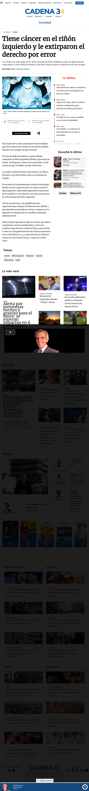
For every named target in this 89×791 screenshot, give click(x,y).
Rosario (58, 16)
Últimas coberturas (44, 3)
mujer (18, 260)
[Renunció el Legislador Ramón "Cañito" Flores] (49, 283)
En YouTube (68, 3)
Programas (32, 3)
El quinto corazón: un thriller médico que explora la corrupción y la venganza (70, 147)
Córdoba (48, 16)
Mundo (63, 85)
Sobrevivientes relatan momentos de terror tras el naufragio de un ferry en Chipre (71, 90)
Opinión (23, 3)
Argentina (38, 16)
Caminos (16, 3)
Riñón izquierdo (18, 256)
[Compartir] (38, 133)
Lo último (69, 78)
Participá (80, 3)
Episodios (66, 165)
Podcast (62, 193)
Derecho (39, 256)
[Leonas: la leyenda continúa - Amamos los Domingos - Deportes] (58, 162)
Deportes (8, 3)
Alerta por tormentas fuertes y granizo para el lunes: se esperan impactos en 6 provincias (17, 314)
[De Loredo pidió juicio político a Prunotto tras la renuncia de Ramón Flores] (75, 283)
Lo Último (29, 16)
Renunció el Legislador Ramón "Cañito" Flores (48, 299)
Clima (5, 301)
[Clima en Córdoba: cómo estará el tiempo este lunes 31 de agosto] (49, 318)
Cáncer (7, 256)
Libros (62, 115)
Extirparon (30, 256)
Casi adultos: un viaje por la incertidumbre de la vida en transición (68, 132)
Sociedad (7, 32)
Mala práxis (8, 260)
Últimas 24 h (57, 3)
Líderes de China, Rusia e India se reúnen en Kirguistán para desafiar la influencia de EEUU (70, 105)
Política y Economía (46, 293)
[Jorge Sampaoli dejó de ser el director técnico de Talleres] (75, 318)
